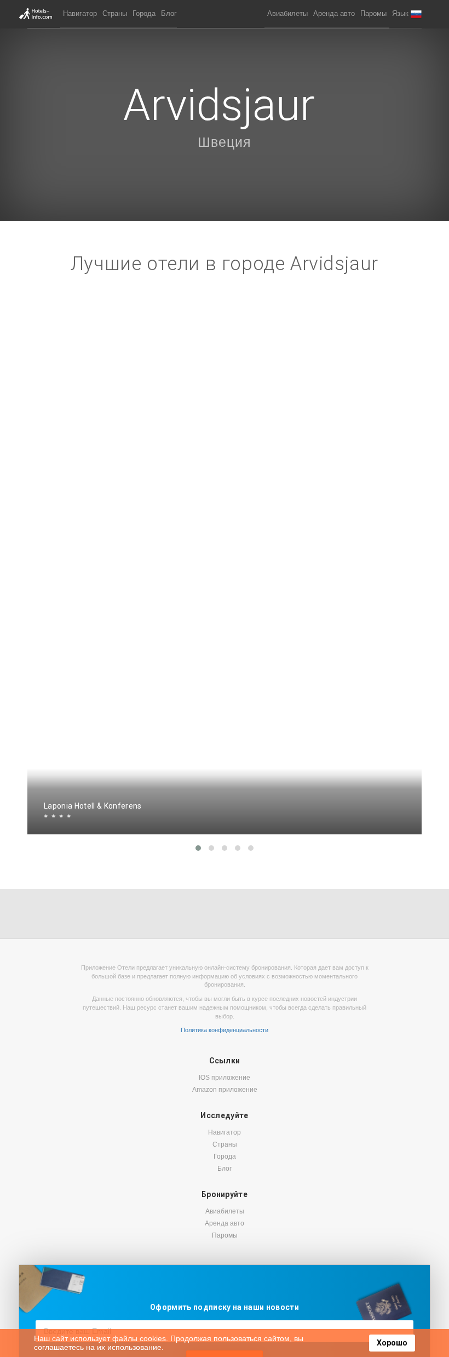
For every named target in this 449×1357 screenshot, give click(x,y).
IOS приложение (224, 1077)
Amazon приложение (224, 1089)
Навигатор (80, 13)
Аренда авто (334, 13)
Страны (114, 13)
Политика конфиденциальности (224, 1030)
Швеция (224, 142)
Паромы (373, 13)
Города (144, 13)
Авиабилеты (287, 13)
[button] (407, 14)
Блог (169, 13)
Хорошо (392, 1342)
